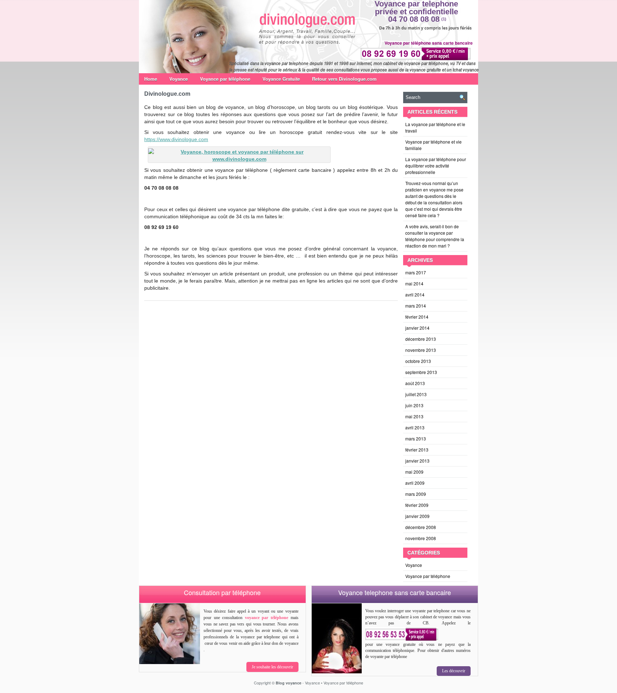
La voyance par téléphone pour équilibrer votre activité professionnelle (435, 165)
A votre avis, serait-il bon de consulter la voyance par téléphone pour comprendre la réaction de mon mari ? (434, 236)
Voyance (178, 78)
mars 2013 (415, 438)
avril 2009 (415, 483)
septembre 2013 (421, 372)
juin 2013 (414, 405)
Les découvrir (453, 670)
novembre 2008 (420, 538)
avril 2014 (415, 294)
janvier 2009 (417, 516)
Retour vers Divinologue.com (344, 78)
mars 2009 (415, 494)
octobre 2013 (418, 361)
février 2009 (416, 505)
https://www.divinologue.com (176, 139)
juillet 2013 (416, 394)
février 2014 (416, 317)
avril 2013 (415, 427)
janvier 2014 (417, 328)
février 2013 (416, 450)
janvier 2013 (417, 461)
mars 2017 (415, 272)
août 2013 (415, 383)
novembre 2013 (420, 350)
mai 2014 (414, 283)
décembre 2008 (420, 527)
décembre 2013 (420, 339)
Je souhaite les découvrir (272, 666)
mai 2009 (414, 472)
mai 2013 (414, 416)
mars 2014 (415, 306)
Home (150, 78)
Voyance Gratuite (281, 78)
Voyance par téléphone (225, 78)
